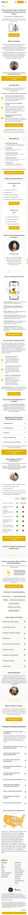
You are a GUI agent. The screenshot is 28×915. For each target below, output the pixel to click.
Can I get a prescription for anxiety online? (11, 773)
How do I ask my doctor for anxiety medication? (11, 753)
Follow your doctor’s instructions (12, 442)
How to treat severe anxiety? (12, 803)
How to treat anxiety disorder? (12, 791)
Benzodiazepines (8, 428)
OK (14, 913)
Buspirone (6, 432)
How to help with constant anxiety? (11, 797)
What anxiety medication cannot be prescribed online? (13, 747)
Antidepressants (8, 423)
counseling (16, 683)
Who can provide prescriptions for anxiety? (12, 767)
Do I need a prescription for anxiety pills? (11, 760)
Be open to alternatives (10, 437)
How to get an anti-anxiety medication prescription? (11, 785)
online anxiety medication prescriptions (14, 466)
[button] (26, 2)
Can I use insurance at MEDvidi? (13, 779)
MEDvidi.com (13, 893)
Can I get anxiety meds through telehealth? (13, 732)
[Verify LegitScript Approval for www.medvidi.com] (10, 892)
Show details (23, 910)
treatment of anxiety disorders (13, 404)
